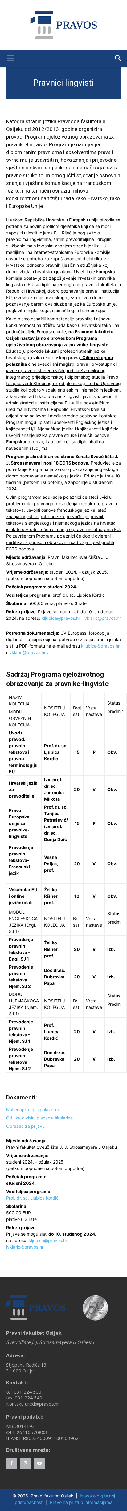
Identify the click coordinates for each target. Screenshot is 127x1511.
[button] (10, 58)
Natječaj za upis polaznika (32, 1109)
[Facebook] (11, 1463)
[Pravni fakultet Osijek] (63, 25)
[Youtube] (39, 1463)
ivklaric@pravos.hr (102, 618)
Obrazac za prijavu (25, 1126)
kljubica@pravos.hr (61, 618)
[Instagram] (25, 1463)
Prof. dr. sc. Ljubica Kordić (32, 1197)
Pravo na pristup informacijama (81, 1502)
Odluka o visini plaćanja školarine (39, 1117)
